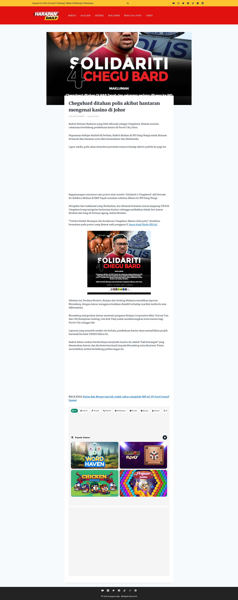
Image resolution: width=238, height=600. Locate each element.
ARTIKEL (99, 15)
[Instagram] (178, 3)
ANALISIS (85, 15)
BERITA (72, 15)
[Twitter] (183, 3)
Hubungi (77, 3)
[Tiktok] (193, 3)
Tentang (60, 3)
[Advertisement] (119, 172)
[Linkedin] (135, 590)
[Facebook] (188, 3)
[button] (128, 3)
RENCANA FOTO (133, 15)
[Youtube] (173, 3)
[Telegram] (198, 3)
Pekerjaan (88, 3)
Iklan (69, 3)
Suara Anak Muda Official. (143, 224)
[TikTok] (124, 590)
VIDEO (149, 15)
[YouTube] (102, 590)
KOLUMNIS (114, 15)
